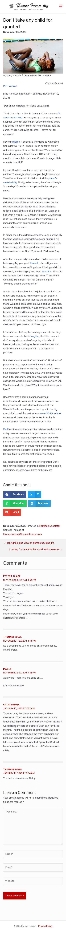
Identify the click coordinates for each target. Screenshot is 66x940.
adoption (46, 271)
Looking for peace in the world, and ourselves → (35, 549)
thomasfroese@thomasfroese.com (22, 534)
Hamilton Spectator (49, 525)
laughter (35, 336)
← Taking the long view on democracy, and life (29, 543)
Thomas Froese (12, 637)
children (15, 141)
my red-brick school (50, 413)
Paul (5, 429)
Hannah (34, 263)
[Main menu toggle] (60, 5)
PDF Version (10, 86)
